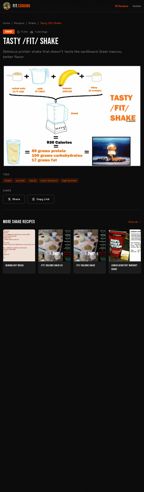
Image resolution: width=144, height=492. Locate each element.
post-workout (49, 180)
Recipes (19, 23)
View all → (134, 222)
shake (8, 180)
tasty (32, 180)
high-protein (69, 180)
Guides (137, 6)
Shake (32, 23)
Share (16, 199)
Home (6, 23)
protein (20, 180)
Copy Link (43, 199)
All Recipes (121, 6)
